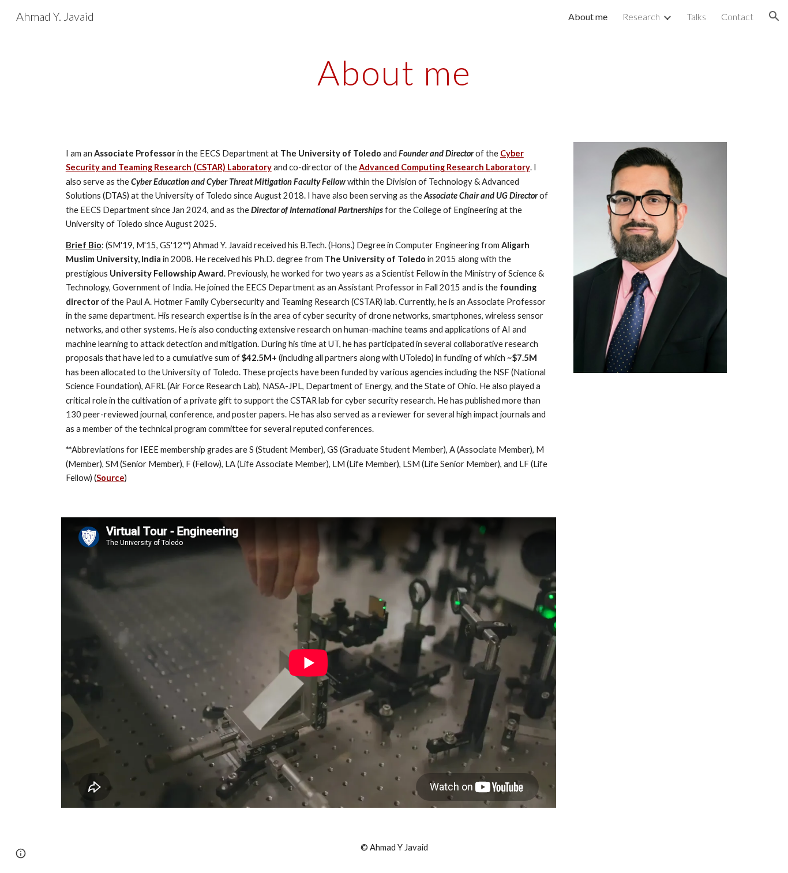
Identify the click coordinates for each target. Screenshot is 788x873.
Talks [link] (696, 16)
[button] (774, 16)
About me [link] (587, 16)
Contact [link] (737, 16)
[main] (394, 72)
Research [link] (641, 16)
